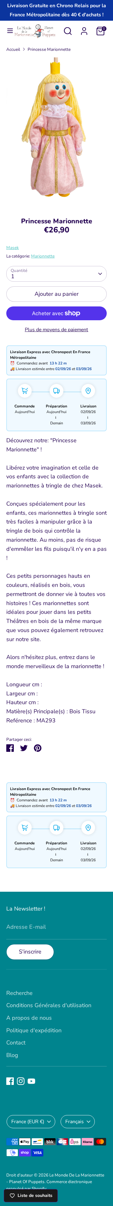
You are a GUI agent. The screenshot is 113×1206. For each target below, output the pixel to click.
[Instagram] (20, 1081)
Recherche (19, 993)
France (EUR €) (27, 1121)
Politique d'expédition (34, 1030)
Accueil (13, 49)
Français (74, 1121)
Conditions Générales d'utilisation (48, 1005)
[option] (56, 132)
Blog (12, 1055)
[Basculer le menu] (7, 30)
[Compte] (84, 29)
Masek (12, 248)
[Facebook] (10, 1081)
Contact (15, 1042)
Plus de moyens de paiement (56, 329)
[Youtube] (31, 1081)
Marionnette (43, 256)
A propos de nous (29, 1018)
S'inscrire (30, 951)
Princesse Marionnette (49, 49)
